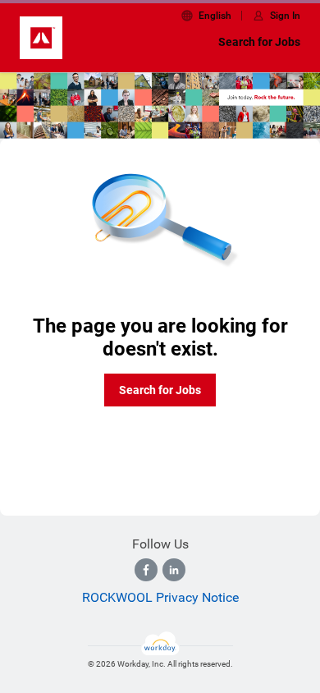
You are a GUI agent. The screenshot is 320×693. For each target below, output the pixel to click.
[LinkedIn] (173, 569)
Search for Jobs (259, 41)
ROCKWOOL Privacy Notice (160, 597)
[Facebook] (146, 569)
